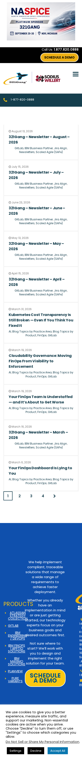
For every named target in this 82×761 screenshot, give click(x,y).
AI (10, 331)
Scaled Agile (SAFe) (49, 152)
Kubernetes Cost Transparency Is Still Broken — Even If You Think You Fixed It (41, 320)
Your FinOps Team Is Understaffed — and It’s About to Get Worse (41, 399)
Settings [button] (15, 751)
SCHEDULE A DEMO (59, 57)
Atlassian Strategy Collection (18, 615)
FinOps (42, 335)
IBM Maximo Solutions (16, 661)
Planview (15, 671)
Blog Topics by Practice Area (32, 331)
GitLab (19, 148)
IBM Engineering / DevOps (17, 635)
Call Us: (60, 49)
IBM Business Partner (39, 148)
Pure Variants (15, 680)
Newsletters (27, 152)
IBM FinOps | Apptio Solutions (16, 648)
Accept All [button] (57, 751)
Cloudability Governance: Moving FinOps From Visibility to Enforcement (40, 361)
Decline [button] (35, 751)
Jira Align (60, 148)
